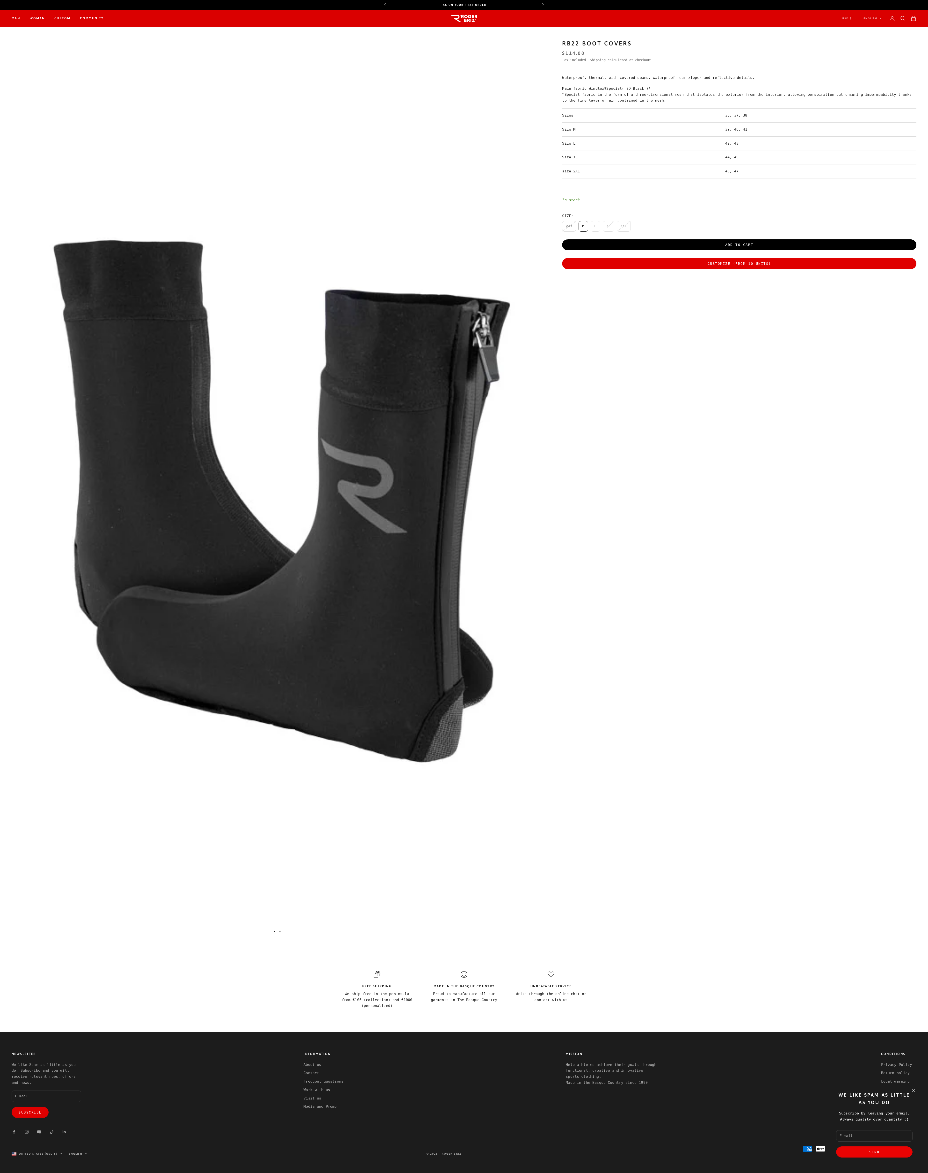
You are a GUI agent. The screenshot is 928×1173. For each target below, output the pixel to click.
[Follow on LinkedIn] (64, 1131)
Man (16, 18)
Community (91, 18)
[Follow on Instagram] (26, 1131)
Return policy (895, 1073)
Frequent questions (323, 1081)
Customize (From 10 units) (739, 263)
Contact (311, 1073)
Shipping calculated (608, 60)
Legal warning (895, 1081)
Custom (62, 18)
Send (874, 1152)
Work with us (317, 1090)
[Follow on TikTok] (51, 1131)
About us (312, 1064)
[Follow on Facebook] (14, 1131)
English (870, 18)
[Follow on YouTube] (39, 1131)
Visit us (312, 1098)
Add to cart (739, 245)
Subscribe (30, 1112)
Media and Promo (320, 1106)
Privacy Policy (896, 1064)
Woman (37, 18)
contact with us (550, 1000)
